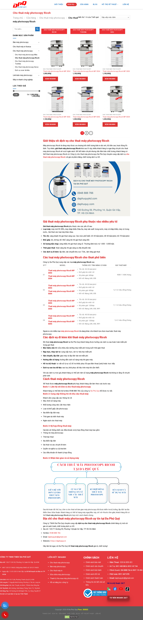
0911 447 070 (123, 574)
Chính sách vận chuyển (94, 566)
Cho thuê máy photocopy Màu (26, 55)
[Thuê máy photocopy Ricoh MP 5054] (116, 99)
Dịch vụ (55, 613)
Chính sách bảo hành (93, 570)
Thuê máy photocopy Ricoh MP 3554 (86, 71)
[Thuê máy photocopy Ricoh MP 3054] (57, 53)
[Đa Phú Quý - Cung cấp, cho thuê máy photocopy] (24, 4)
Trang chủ (18, 17)
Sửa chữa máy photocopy (60, 574)
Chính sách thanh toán (94, 578)
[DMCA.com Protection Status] (71, 617)
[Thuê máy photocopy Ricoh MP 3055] (116, 53)
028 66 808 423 (126, 562)
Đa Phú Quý (94, 391)
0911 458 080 (121, 566)
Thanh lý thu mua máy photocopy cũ (64, 578)
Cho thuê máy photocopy (52, 17)
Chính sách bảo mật (93, 562)
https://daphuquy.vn (58, 541)
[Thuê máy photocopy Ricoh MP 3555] (57, 99)
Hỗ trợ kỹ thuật (109, 4)
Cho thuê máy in (56, 570)
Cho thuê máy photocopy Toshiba (24, 62)
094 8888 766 (125, 570)
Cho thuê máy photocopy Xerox (26, 67)
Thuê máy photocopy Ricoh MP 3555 (56, 117)
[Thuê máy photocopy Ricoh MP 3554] (86, 53)
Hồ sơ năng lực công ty (59, 582)
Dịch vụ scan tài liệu (22, 70)
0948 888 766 (54, 533)
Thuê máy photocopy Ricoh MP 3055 (116, 71)
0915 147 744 (133, 566)
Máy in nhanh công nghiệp (23, 80)
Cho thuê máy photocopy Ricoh (27, 58)
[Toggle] (39, 42)
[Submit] (37, 29)
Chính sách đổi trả (93, 574)
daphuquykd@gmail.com (57, 537)
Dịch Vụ (70, 4)
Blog (95, 4)
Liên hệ (126, 4)
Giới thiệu (58, 4)
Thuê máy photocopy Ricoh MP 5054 (116, 117)
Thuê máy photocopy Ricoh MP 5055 (86, 117)
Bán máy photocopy (20, 42)
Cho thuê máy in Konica (22, 47)
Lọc (16, 95)
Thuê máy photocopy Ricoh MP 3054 (56, 71)
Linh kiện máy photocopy (22, 75)
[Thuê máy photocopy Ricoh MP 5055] (86, 99)
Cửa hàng (84, 4)
